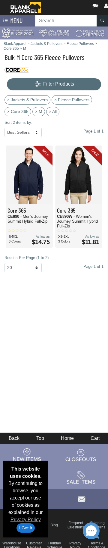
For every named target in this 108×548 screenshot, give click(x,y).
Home (67, 438)
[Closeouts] (81, 455)
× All (53, 111)
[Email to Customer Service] (81, 498)
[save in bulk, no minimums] (54, 32)
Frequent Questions (76, 525)
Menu (16, 20)
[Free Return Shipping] (90, 32)
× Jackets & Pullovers (27, 99)
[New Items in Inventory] (27, 455)
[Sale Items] (81, 477)
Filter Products (58, 83)
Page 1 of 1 (93, 266)
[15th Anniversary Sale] (18, 32)
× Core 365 (17, 111)
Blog (54, 525)
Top (40, 438)
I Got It (25, 527)
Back (14, 438)
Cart (95, 438)
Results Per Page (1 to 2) (26, 257)
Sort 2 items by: (18, 122)
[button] (77, 4)
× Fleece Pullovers (71, 99)
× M (38, 111)
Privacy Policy (25, 519)
